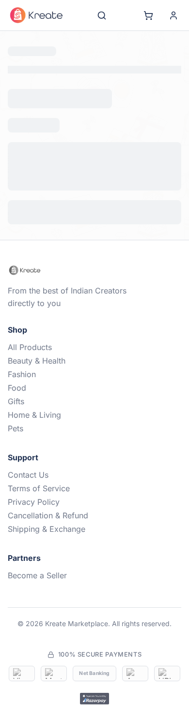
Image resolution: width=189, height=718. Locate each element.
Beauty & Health (36, 511)
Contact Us (28, 625)
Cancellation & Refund (48, 666)
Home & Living (34, 565)
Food (17, 538)
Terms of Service (39, 639)
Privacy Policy (34, 652)
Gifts (16, 552)
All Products (30, 497)
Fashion (22, 524)
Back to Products (95, 221)
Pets (15, 579)
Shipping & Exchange (46, 679)
